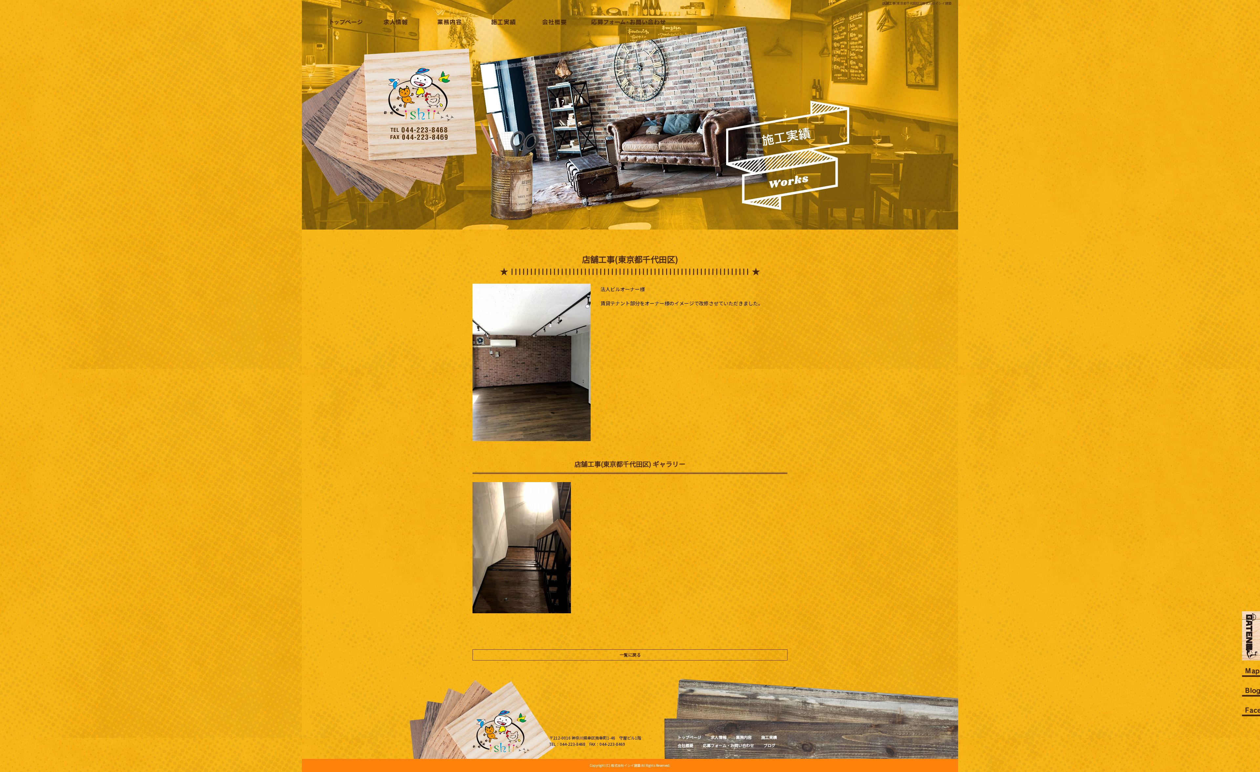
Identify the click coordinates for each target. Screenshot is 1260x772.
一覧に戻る (630, 655)
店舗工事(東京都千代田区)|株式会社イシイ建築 (917, 3)
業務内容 (448, 22)
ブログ (769, 745)
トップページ (344, 22)
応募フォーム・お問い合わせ (627, 22)
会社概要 (552, 22)
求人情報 (396, 22)
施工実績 (500, 22)
